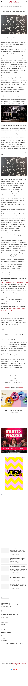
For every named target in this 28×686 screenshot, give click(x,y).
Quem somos (4, 635)
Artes (2, 6)
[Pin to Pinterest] (20, 334)
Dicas (3, 329)
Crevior (16, 664)
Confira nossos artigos (10, 614)
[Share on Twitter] (19, 334)
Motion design (4, 622)
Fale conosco (4, 640)
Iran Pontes (10, 13)
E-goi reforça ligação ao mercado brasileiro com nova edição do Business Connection (17, 560)
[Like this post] (16, 334)
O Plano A (17, 666)
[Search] (26, 2)
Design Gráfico (4, 617)
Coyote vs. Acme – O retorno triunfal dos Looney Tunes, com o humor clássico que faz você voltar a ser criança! (18, 551)
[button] (14, 415)
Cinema (3, 629)
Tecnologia (3, 624)
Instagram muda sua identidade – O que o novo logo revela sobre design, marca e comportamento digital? (18, 586)
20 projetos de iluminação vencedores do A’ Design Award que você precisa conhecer (18, 577)
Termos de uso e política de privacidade (19, 663)
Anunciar (3, 638)
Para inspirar (4, 627)
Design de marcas (5, 619)
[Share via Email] (22, 334)
